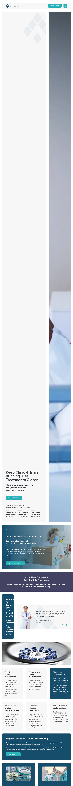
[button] (7, 529)
